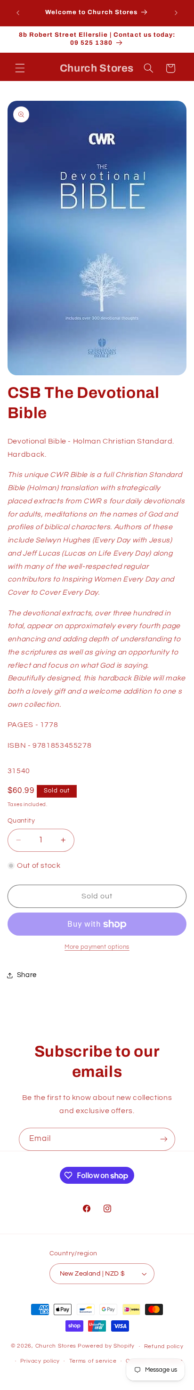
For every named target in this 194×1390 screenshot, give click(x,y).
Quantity (21, 820)
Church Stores (56, 1346)
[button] (20, 68)
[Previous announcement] (18, 12)
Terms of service (93, 1361)
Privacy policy (40, 1361)
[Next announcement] (176, 12)
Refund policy (164, 1346)
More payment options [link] (97, 947)
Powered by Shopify (106, 1346)
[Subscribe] (164, 1139)
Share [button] (27, 974)
